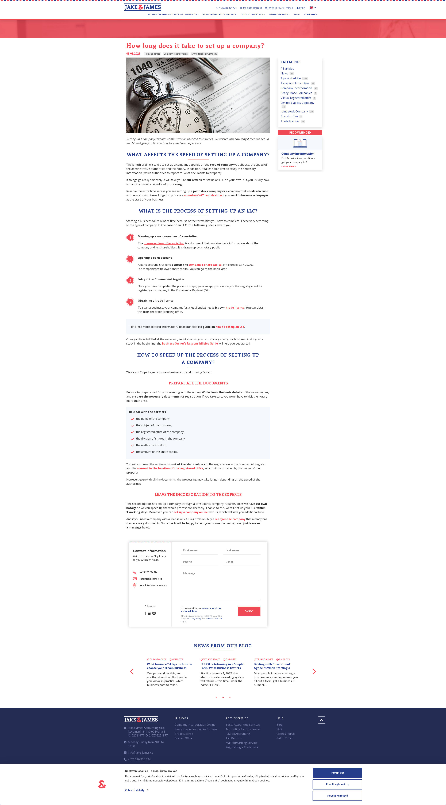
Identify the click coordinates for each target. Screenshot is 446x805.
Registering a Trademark (242, 747)
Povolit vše (337, 772)
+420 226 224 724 (227, 7)
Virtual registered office (298, 98)
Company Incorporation (299, 88)
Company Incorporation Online (195, 725)
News (287, 73)
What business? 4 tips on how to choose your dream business (169, 666)
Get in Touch (284, 738)
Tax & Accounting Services (243, 725)
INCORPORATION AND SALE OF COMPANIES (172, 14)
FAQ (279, 729)
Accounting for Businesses (243, 729)
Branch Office (183, 738)
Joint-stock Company (297, 111)
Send (249, 611)
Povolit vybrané (335, 784)
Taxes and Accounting (297, 83)
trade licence (235, 307)
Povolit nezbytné (337, 795)
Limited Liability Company (297, 104)
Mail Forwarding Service (241, 743)
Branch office (291, 116)
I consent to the (201, 610)
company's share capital (205, 265)
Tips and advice (294, 78)
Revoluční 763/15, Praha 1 (280, 7)
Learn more (288, 166)
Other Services (278, 14)
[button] (132, 671)
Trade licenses (292, 121)
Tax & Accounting (251, 14)
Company (309, 14)
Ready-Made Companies (298, 93)
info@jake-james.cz (252, 7)
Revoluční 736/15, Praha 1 (153, 585)
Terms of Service (214, 618)
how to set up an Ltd (230, 327)
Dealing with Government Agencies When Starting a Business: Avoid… (272, 668)
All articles (287, 68)
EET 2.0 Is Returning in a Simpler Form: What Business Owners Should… (223, 668)
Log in (302, 7)
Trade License (184, 734)
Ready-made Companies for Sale (196, 729)
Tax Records (234, 738)
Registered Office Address (219, 14)
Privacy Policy (194, 618)
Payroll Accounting (238, 734)
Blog (297, 14)
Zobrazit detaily (134, 790)
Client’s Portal (285, 734)
